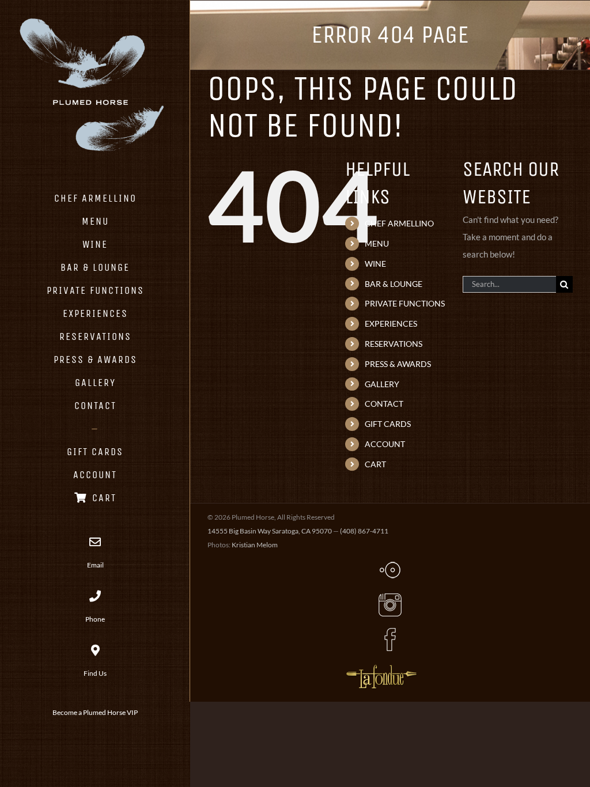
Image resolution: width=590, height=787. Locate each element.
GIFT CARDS (388, 424)
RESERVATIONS (393, 344)
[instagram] (390, 596)
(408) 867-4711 (364, 531)
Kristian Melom (255, 544)
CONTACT (384, 403)
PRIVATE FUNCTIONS (405, 303)
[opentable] (390, 562)
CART (375, 464)
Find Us (95, 673)
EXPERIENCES (391, 323)
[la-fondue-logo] (381, 665)
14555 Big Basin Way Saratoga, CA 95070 (269, 531)
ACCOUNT (385, 444)
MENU (377, 243)
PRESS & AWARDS (398, 364)
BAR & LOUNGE (393, 284)
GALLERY (382, 384)
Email (95, 565)
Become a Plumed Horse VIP (95, 712)
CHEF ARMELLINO (399, 223)
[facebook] (390, 631)
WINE (375, 263)
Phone (95, 619)
